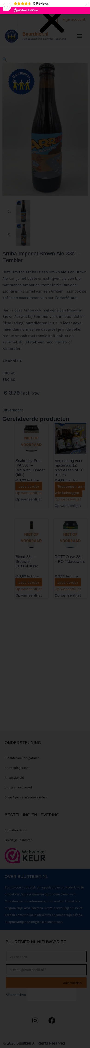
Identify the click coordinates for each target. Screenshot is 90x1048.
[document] (45, 524)
